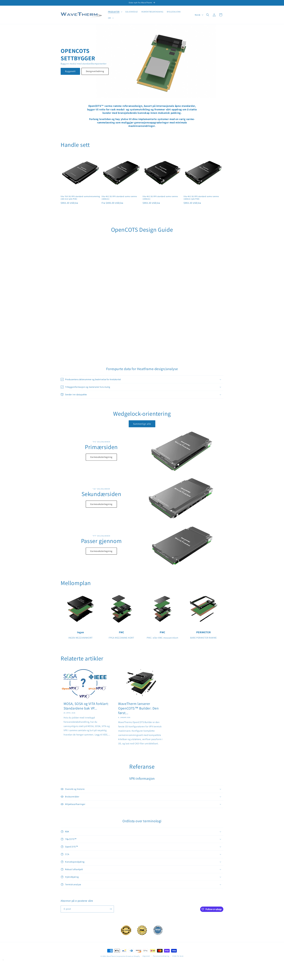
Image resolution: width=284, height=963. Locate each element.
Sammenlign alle (142, 423)
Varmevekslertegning (101, 457)
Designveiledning (95, 71)
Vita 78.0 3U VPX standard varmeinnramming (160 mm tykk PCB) (80, 197)
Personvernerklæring (161, 956)
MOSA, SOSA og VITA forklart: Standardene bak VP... (86, 706)
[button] (115, 12)
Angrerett (146, 956)
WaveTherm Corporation (116, 956)
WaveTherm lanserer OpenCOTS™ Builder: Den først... (138, 708)
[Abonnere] (110, 909)
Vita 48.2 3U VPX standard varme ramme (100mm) (160, 197)
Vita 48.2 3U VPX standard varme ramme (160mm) (119, 197)
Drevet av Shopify (133, 956)
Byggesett (70, 71)
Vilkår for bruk (177, 956)
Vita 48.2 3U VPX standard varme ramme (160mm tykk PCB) (201, 197)
